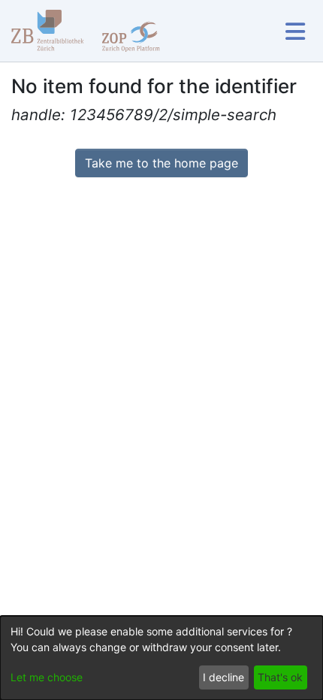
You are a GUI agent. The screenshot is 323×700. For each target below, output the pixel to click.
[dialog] (161, 658)
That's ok (280, 677)
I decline (223, 677)
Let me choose (47, 677)
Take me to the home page (161, 162)
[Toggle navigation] (295, 31)
